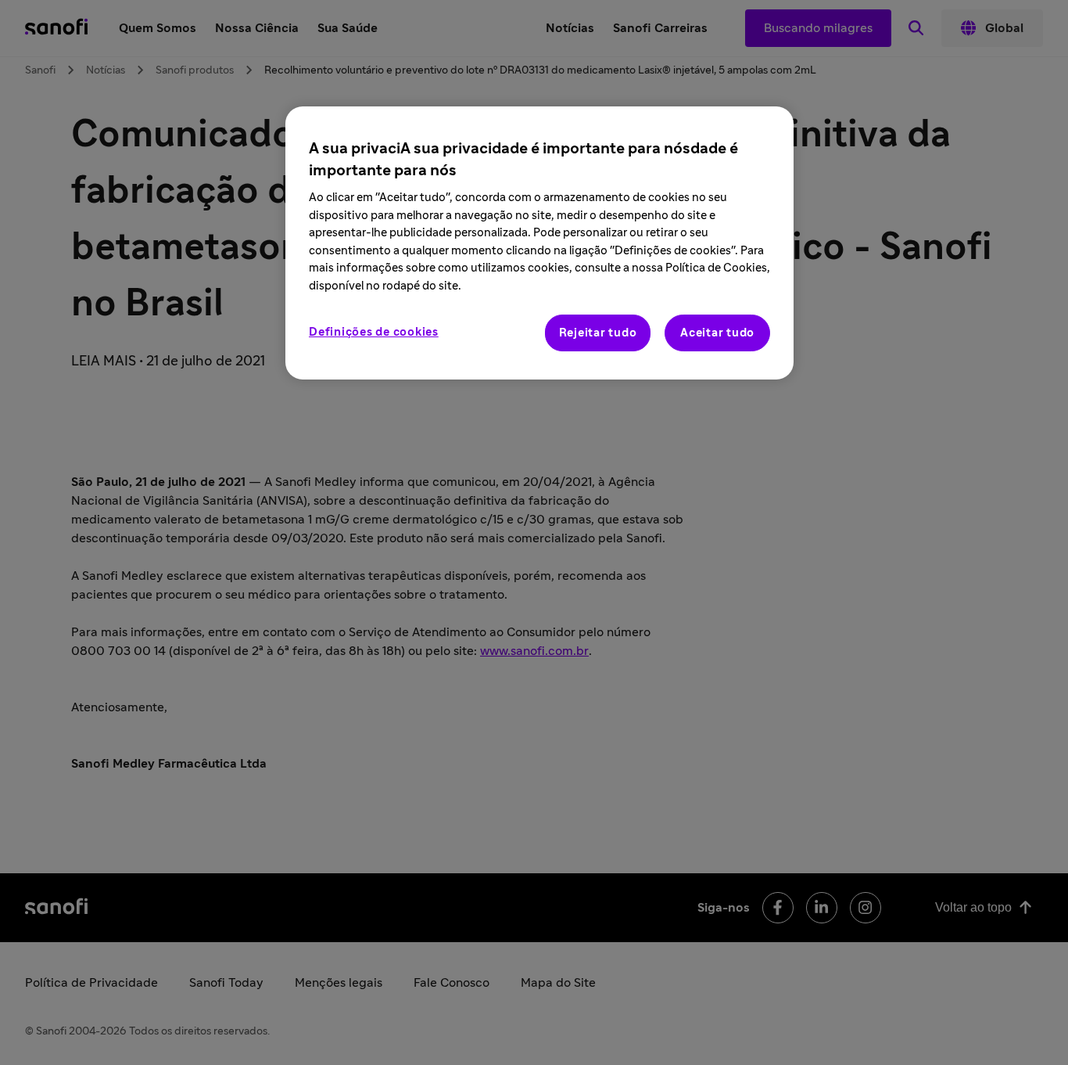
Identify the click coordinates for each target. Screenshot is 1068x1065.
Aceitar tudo (717, 333)
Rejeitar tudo (598, 333)
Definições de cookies (374, 332)
